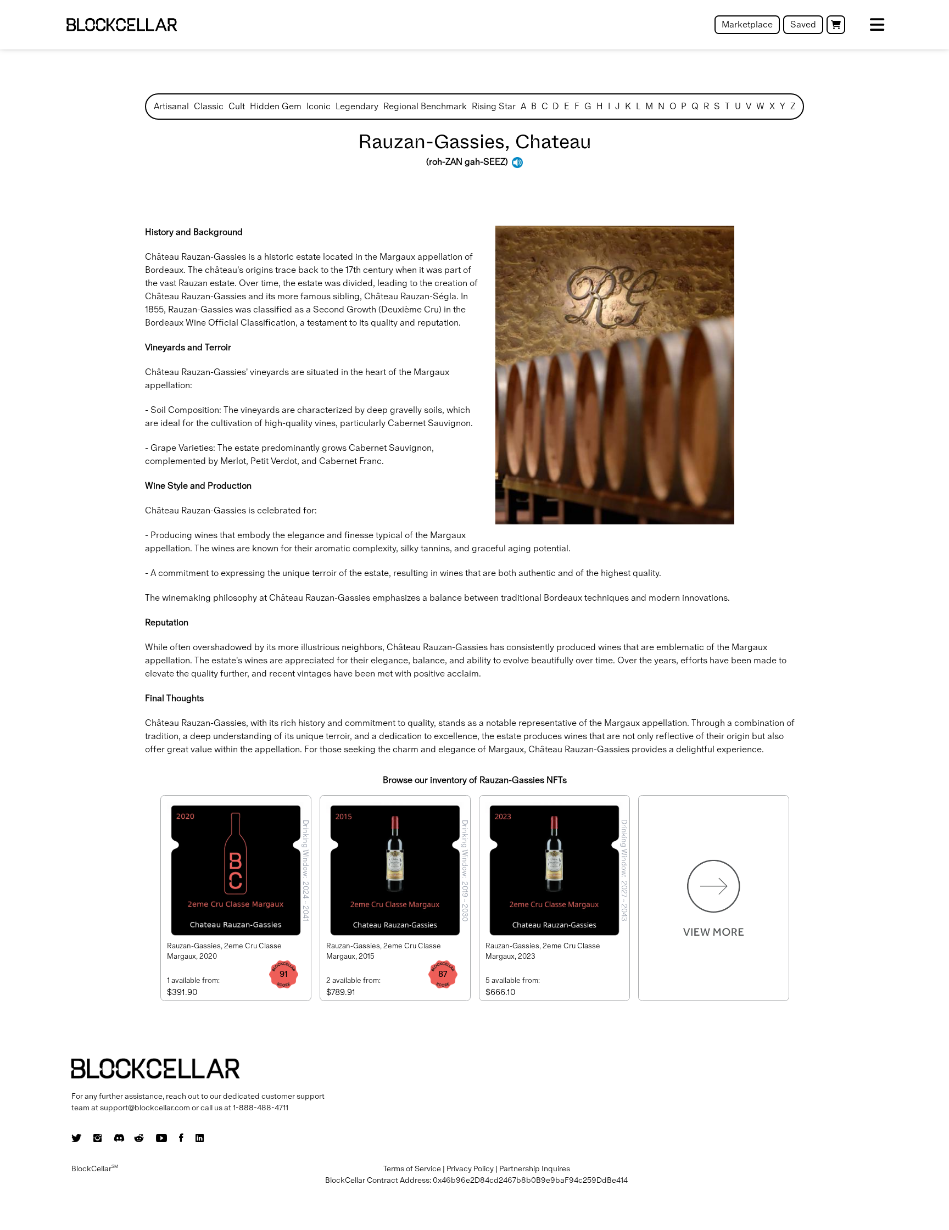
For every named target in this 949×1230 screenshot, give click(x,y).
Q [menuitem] (695, 106)
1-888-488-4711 (260, 1107)
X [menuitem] (772, 106)
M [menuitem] (649, 106)
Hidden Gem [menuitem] (276, 106)
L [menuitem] (638, 106)
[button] (836, 24)
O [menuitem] (673, 106)
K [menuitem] (628, 106)
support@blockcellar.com (145, 1107)
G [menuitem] (587, 106)
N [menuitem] (661, 106)
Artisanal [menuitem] (171, 106)
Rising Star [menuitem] (494, 106)
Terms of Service (412, 1168)
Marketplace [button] (747, 24)
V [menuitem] (748, 106)
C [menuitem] (545, 106)
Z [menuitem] (792, 106)
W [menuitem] (760, 106)
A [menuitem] (523, 106)
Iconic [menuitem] (318, 106)
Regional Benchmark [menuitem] (425, 106)
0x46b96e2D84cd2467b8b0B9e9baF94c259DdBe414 (530, 1180)
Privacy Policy (470, 1168)
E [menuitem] (567, 106)
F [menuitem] (576, 106)
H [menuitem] (599, 106)
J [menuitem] (617, 106)
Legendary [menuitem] (357, 106)
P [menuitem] (683, 106)
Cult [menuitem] (236, 106)
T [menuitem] (727, 106)
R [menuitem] (706, 106)
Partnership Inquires (534, 1168)
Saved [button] (803, 24)
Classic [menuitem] (209, 106)
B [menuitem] (534, 106)
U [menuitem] (738, 106)
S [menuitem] (717, 106)
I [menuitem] (609, 106)
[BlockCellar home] (121, 25)
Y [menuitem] (782, 106)
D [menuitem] (555, 106)
